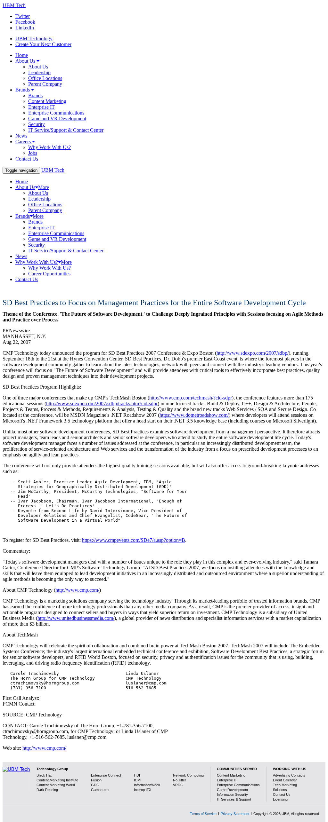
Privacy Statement (235, 814)
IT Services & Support (234, 799)
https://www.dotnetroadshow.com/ (194, 415)
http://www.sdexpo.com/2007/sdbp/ (253, 353)
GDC (95, 785)
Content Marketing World (56, 785)
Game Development (232, 790)
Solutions (280, 790)
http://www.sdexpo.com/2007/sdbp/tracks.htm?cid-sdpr (102, 403)
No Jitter (179, 780)
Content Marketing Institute (57, 780)
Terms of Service (203, 814)
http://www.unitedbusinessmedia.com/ (75, 618)
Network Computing (188, 775)
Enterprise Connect (106, 775)
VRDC (178, 785)
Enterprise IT (227, 780)
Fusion (96, 780)
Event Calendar (285, 780)
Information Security (232, 794)
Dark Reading (47, 790)
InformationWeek (147, 785)
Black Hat (44, 775)
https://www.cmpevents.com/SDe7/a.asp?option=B (133, 540)
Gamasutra (100, 790)
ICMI (137, 780)
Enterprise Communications (238, 785)
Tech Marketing (285, 785)
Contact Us (282, 794)
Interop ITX (142, 790)
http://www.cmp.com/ (77, 590)
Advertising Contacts (289, 775)
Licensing (280, 799)
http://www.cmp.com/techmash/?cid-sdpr (190, 397)
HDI (137, 775)
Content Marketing (231, 775)
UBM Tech (14, 5)
